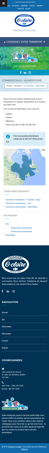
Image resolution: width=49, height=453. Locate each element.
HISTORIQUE (15, 6)
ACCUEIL (7, 6)
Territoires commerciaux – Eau (18, 203)
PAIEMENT (40, 6)
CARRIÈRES (24, 6)
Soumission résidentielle (21, 228)
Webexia (24, 449)
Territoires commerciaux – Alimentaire (21, 207)
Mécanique (6, 334)
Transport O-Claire (15, 447)
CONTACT (32, 6)
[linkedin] (25, 72)
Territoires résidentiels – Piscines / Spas (23, 200)
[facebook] (21, 72)
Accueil (9, 86)
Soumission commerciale (21, 231)
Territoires (18, 86)
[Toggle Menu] (3, 3)
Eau (7, 224)
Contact (5, 341)
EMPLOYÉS (20, 8)
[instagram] (30, 72)
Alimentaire (10, 235)
